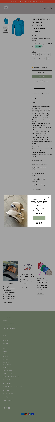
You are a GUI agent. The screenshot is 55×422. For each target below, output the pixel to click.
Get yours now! (39, 218)
